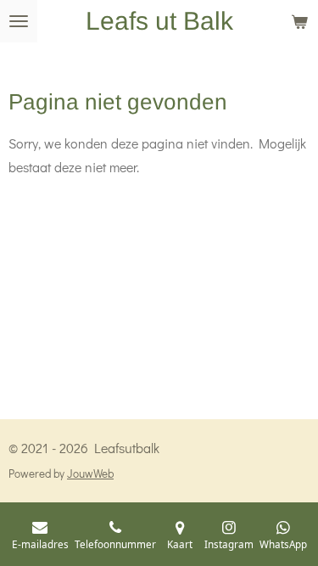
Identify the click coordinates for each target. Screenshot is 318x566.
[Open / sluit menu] (18, 21)
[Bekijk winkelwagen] (299, 21)
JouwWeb (90, 473)
